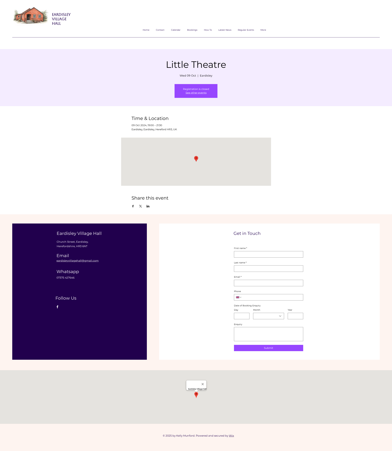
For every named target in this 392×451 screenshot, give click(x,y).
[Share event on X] (140, 206)
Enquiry (238, 324)
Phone (237, 291)
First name (240, 248)
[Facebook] (57, 307)
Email (237, 277)
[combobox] (268, 316)
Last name (240, 262)
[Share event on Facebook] (133, 206)
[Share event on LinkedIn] (148, 206)
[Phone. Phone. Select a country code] (239, 297)
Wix (231, 435)
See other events (196, 92)
